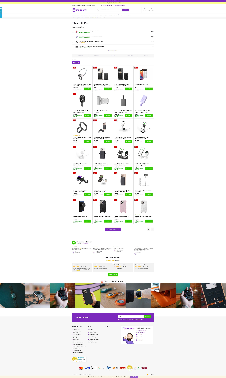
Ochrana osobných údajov (78, 352)
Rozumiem (134, 376)
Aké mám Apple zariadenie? (78, 344)
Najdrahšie (113, 55)
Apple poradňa (76, 332)
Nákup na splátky (76, 341)
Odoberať (147, 316)
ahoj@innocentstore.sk (142, 330)
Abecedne (146, 55)
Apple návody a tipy (76, 334)
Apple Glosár (75, 336)
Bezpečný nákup (76, 348)
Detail (87, 141)
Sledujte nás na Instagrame (114, 281)
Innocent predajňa (93, 332)
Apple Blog (83, 5)
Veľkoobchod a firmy (93, 336)
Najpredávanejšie (129, 55)
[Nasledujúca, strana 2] (148, 229)
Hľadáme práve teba (93, 342)
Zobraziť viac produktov (112, 50)
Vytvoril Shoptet (151, 374)
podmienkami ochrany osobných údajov (136, 319)
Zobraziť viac (113, 274)
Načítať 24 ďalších (112, 229)
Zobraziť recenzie (85, 243)
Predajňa (78, 5)
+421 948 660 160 (141, 332)
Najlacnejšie (96, 55)
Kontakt (73, 5)
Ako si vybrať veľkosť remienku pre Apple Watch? (79, 347)
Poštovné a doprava (76, 337)
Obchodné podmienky (77, 350)
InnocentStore (140, 334)
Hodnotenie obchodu (91, 5)
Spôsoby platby (76, 339)
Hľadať (125, 10)
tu (129, 376)
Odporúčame (80, 55)
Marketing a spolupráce (94, 337)
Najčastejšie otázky (76, 329)
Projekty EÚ (92, 341)
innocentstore (140, 336)
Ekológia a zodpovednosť (94, 339)
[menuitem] (76, 15)
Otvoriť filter (76, 62)
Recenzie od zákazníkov (94, 334)
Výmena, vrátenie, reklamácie (78, 342)
